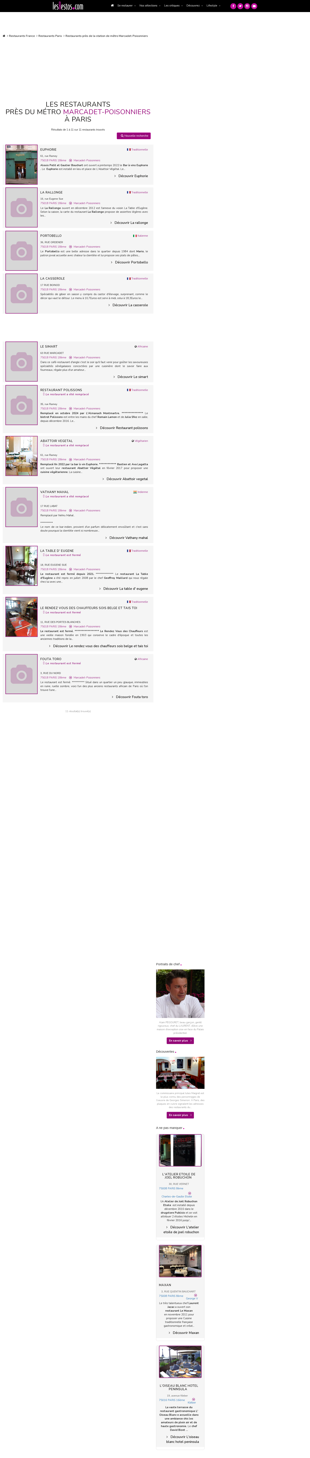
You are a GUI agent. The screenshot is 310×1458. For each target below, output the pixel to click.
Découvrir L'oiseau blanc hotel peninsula (182, 1439)
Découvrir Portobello (131, 262)
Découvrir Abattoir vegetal (127, 479)
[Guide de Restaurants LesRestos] (68, 6)
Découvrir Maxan (186, 1333)
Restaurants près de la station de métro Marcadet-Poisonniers (106, 36)
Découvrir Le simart (133, 377)
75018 (44, 160)
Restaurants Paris (50, 36)
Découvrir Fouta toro (132, 697)
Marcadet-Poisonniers (87, 160)
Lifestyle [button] (211, 5)
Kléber (192, 1402)
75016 (163, 1400)
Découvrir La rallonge (131, 222)
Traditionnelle (139, 149)
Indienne (143, 492)
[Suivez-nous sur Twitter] (240, 6)
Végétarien (141, 441)
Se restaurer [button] (125, 5)
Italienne (142, 236)
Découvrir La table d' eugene (125, 588)
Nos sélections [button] (148, 5)
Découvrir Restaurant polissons (124, 428)
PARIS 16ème (176, 1400)
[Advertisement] (78, 68)
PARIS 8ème (175, 1188)
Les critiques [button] (172, 5)
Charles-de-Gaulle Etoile (177, 1196)
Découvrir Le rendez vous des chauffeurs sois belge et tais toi (100, 646)
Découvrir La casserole (130, 305)
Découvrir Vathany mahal (128, 538)
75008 (163, 1188)
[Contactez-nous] (254, 6)
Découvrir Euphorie (133, 176)
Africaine (142, 346)
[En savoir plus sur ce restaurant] (21, 164)
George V (192, 1298)
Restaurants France (22, 36)
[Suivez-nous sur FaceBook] (233, 6)
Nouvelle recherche (136, 136)
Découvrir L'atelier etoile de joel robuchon (181, 1229)
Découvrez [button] (193, 5)
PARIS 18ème (57, 160)
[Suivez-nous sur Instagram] (247, 6)
